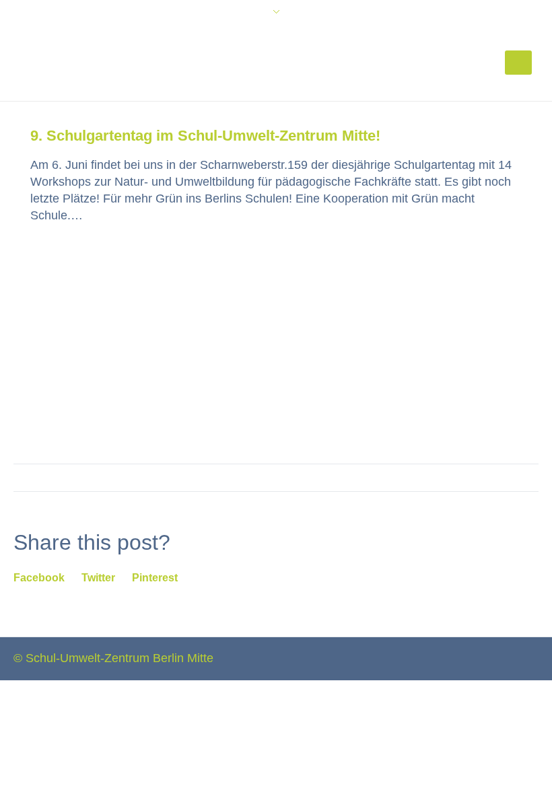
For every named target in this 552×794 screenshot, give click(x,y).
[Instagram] (532, 656)
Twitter (98, 577)
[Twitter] (508, 656)
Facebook (39, 577)
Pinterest (155, 577)
